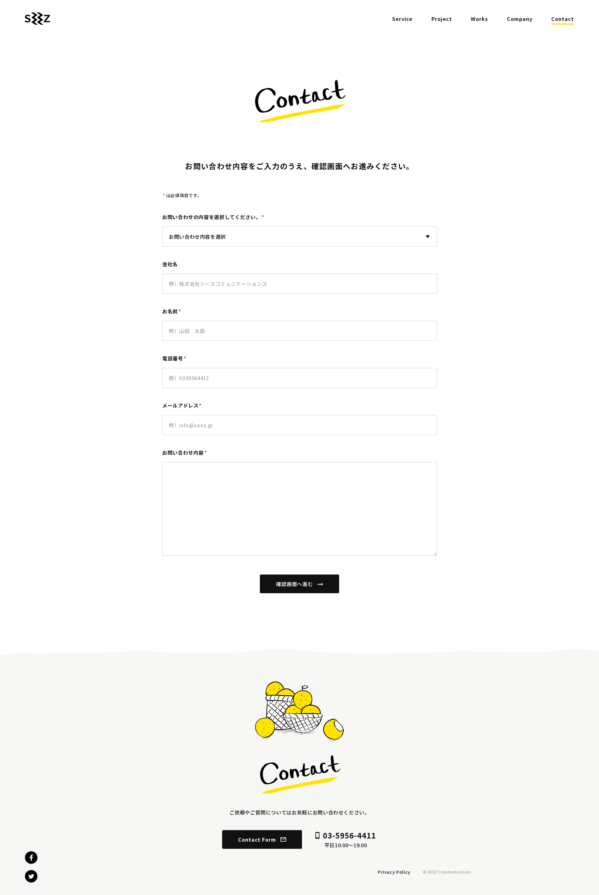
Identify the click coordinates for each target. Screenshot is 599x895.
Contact (562, 18)
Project (441, 18)
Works (479, 18)
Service (402, 18)
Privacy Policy (394, 872)
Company (520, 18)
